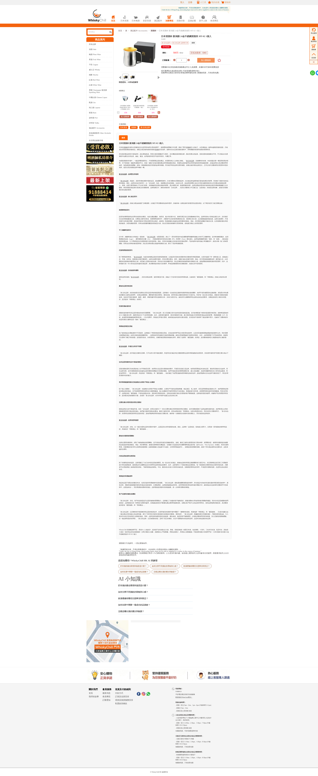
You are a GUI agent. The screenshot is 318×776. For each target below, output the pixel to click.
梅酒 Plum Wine (95, 54)
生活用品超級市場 (96, 140)
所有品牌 (92, 44)
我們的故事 (94, 696)
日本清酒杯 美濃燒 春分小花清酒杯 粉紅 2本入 (152, 107)
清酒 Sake (92, 49)
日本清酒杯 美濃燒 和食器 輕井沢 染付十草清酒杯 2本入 (125, 107)
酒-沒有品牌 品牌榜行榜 (180, 43)
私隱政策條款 (121, 703)
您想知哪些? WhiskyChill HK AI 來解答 (138, 560)
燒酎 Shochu (93, 75)
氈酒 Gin (92, 102)
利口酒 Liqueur (94, 108)
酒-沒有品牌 (145, 127)
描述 (123, 138)
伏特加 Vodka (94, 123)
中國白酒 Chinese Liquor (98, 97)
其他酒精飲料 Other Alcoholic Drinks (100, 134)
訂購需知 (106, 700)
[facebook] (138, 695)
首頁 (120, 31)
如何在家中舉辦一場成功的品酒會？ (134, 572)
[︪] (218, 60)
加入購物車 (206, 60)
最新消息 (106, 693)
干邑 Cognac (93, 65)
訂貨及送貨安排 (122, 696)
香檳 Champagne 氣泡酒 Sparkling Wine (98, 91)
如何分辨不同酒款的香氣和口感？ (165, 566)
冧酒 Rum (92, 113)
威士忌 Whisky (94, 70)
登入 (182, 2)
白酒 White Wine (95, 85)
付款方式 (119, 693)
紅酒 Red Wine (94, 80)
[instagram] (143, 695)
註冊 (190, 2)
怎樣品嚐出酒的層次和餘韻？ (165, 572)
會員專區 (106, 696)
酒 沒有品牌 (123, 174)
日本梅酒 (136, 18)
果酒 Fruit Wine (94, 60)
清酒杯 (153, 31)
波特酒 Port (93, 118)
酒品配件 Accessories (96, 128)
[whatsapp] (148, 695)
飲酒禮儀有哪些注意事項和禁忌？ (196, 566)
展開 (193, 43)
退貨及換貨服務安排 (124, 700)
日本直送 (123, 127)
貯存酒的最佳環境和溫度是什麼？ (133, 566)
